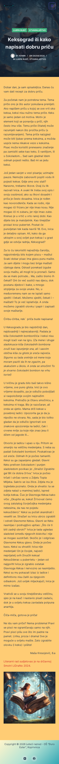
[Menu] (52, 6)
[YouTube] (25, 758)
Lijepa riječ (19, 30)
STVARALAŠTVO (37, 30)
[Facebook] (34, 758)
